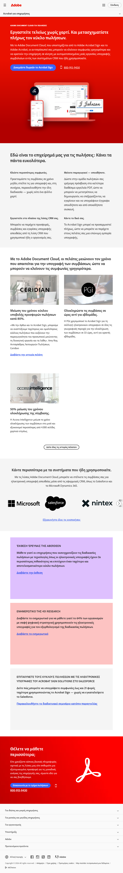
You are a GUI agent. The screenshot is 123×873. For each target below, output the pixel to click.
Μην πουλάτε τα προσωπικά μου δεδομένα (92, 863)
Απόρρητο (40, 863)
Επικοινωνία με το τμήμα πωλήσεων (30, 785)
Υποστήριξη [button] (11, 832)
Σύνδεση (115, 5)
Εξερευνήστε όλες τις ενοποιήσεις (61, 519)
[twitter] (43, 857)
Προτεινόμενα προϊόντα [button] (16, 846)
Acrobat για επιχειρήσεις (16, 13)
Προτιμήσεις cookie (66, 863)
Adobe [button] (8, 839)
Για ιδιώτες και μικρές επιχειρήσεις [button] (21, 810)
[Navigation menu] (5, 5)
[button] (103, 5)
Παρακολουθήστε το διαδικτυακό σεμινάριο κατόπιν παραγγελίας (57, 703)
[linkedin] (48, 857)
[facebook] (32, 857)
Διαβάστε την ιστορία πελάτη (26, 354)
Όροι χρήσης (51, 863)
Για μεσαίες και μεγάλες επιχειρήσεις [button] (22, 817)
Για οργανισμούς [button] (13, 824)
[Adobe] (16, 5)
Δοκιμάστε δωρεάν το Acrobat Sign (33, 67)
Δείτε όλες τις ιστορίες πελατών (61, 447)
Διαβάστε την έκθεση (30, 572)
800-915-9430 (72, 67)
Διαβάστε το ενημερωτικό (32, 634)
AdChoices (12, 867)
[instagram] (37, 857)
